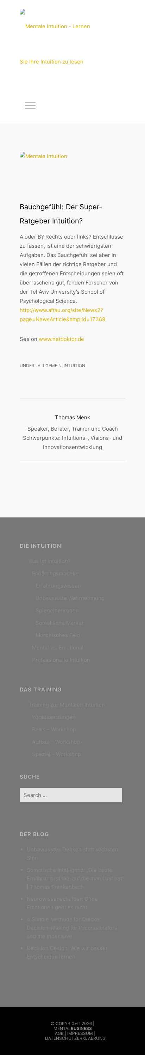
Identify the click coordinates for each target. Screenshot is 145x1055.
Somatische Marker (60, 622)
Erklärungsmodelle (55, 573)
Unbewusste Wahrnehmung (70, 598)
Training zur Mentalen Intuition (67, 704)
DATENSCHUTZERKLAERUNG (75, 1038)
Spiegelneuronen (57, 610)
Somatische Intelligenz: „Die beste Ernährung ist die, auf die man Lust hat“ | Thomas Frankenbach (75, 878)
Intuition (74, 365)
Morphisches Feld (58, 635)
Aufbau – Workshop (56, 741)
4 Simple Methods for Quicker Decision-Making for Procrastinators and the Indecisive (72, 928)
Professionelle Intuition (61, 660)
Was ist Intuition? (50, 561)
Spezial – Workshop (56, 754)
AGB (59, 1033)
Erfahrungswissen (58, 585)
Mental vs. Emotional (57, 647)
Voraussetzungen (54, 717)
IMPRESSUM (80, 1033)
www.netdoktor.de (61, 339)
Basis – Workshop (54, 729)
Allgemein (49, 365)
